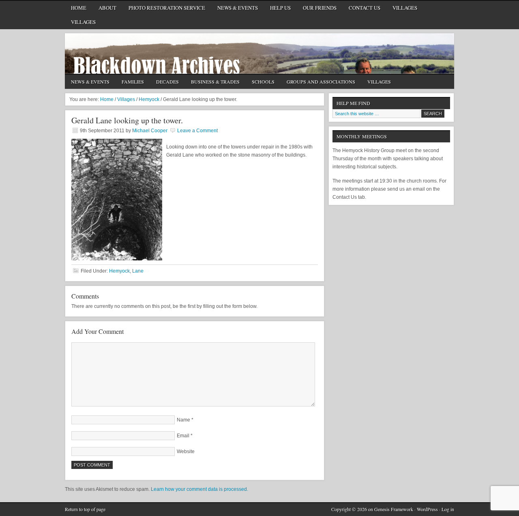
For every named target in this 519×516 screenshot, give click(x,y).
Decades (164, 82)
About (104, 9)
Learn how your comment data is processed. (199, 489)
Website (186, 451)
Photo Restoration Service (167, 7)
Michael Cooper (149, 130)
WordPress (427, 509)
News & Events (237, 7)
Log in (448, 509)
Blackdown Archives (259, 53)
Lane (138, 271)
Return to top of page (85, 509)
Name (183, 420)
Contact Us (361, 9)
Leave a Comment (197, 130)
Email (183, 436)
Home (78, 7)
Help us (280, 7)
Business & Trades (212, 82)
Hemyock (119, 271)
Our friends (320, 7)
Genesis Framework (393, 509)
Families (133, 81)
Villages (404, 7)
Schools (260, 82)
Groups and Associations (318, 82)
